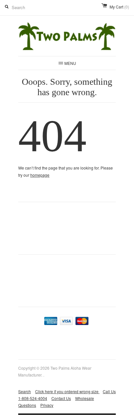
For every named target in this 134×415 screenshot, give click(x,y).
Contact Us (61, 398)
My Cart (119, 6)
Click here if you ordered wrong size (67, 391)
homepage (39, 175)
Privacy (46, 405)
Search (24, 391)
